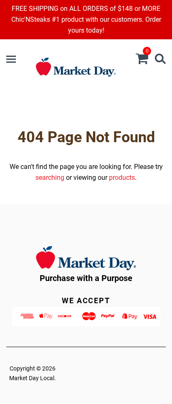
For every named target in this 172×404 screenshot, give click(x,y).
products (122, 178)
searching (49, 178)
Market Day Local (31, 378)
